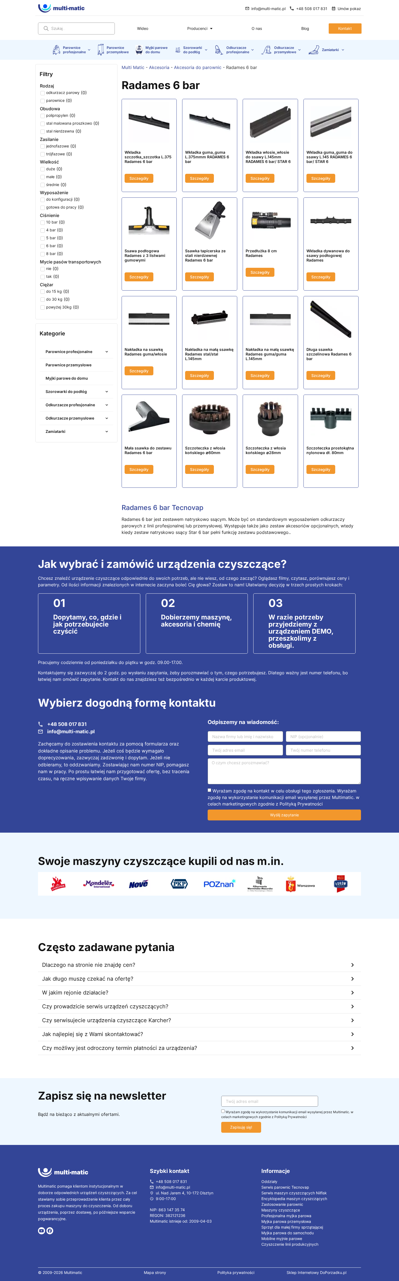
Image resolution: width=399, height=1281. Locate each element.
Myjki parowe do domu (156, 50)
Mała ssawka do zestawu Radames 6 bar (148, 450)
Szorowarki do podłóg (193, 50)
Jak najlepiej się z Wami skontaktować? (92, 1046)
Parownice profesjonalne (74, 50)
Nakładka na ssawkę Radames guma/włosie (146, 351)
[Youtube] (41, 1242)
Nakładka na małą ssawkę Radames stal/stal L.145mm (209, 354)
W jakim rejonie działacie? (75, 1004)
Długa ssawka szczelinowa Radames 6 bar (329, 354)
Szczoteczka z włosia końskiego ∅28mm (266, 450)
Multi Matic (133, 67)
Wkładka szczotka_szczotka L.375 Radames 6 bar (148, 157)
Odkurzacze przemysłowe (285, 50)
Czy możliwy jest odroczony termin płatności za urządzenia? (119, 1060)
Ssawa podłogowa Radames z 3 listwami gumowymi (145, 255)
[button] (199, 977)
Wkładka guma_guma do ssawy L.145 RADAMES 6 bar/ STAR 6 (329, 157)
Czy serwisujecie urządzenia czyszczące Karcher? (106, 1032)
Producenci (197, 28)
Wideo (142, 28)
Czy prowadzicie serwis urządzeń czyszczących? (105, 1018)
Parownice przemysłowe (118, 50)
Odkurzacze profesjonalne (237, 50)
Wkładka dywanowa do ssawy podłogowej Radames (328, 255)
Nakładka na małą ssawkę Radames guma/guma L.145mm (270, 354)
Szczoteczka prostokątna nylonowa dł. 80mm (330, 450)
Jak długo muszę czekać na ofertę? (87, 990)
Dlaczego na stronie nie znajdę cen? (88, 977)
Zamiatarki (331, 50)
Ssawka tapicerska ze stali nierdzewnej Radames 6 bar (205, 255)
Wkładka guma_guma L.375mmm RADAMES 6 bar (207, 157)
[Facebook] (49, 1242)
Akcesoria (159, 67)
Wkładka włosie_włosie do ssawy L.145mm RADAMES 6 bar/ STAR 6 (268, 157)
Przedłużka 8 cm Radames (261, 253)
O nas (257, 28)
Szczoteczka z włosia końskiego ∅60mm (205, 450)
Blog (305, 28)
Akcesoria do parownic (197, 67)
